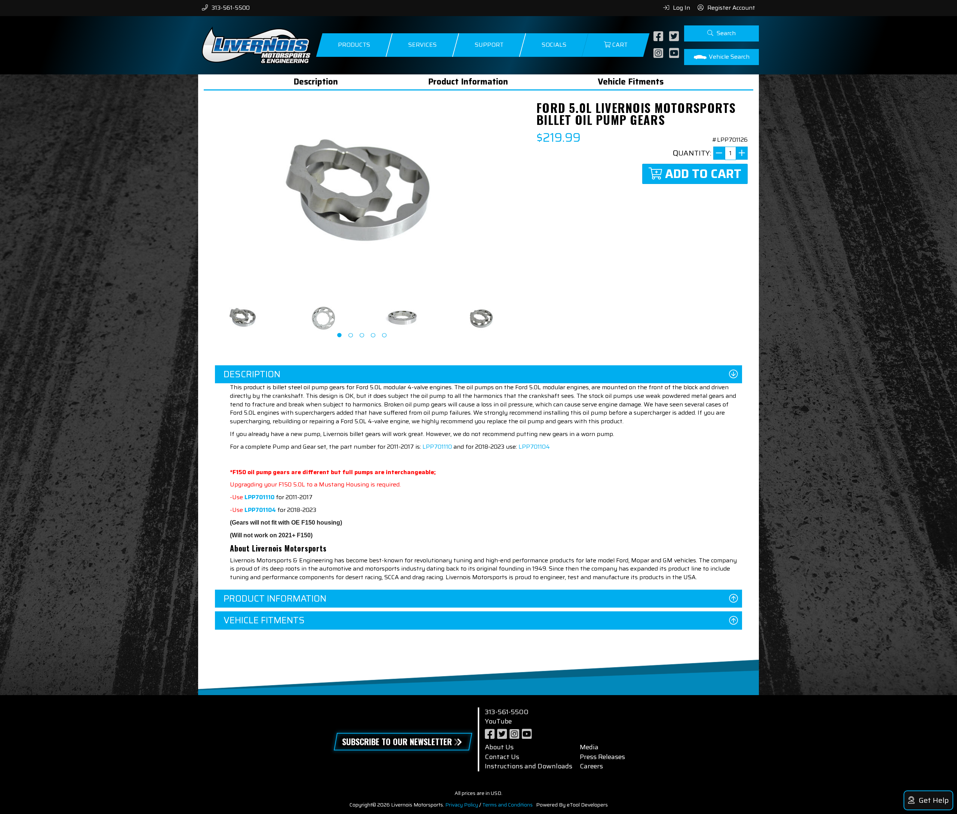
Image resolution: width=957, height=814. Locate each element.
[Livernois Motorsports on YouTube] (675, 53)
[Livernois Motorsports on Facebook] (659, 36)
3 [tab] (362, 335)
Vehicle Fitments (631, 81)
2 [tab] (350, 335)
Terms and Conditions (507, 805)
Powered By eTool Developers (572, 805)
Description (315, 81)
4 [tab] (373, 335)
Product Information (468, 81)
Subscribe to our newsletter (397, 741)
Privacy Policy (461, 805)
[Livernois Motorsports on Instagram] (659, 53)
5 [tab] (384, 335)
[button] (721, 33)
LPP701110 (437, 446)
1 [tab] (339, 335)
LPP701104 (534, 446)
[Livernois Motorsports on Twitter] (675, 36)
